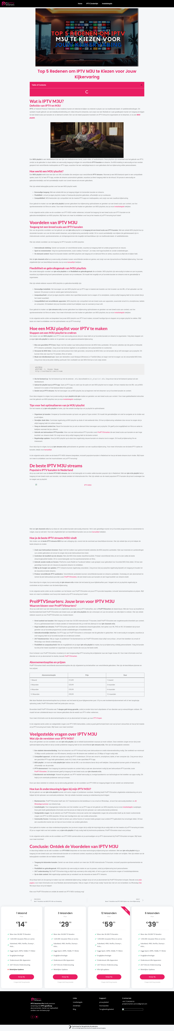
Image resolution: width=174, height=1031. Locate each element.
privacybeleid (104, 1002)
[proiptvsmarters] (36, 999)
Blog (74, 1009)
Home (80, 4)
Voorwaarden (104, 1006)
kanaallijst (71, 262)
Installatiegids (107, 4)
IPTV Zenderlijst (92, 4)
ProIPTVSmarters (104, 432)
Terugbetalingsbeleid (106, 1009)
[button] (141, 85)
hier (140, 883)
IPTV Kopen (97, 718)
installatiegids (119, 207)
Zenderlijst (76, 1006)
